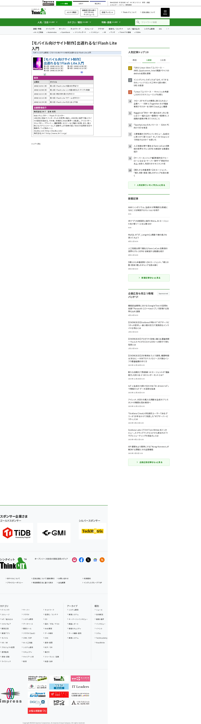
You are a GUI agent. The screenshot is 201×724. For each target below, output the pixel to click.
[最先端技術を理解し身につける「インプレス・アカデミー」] (80, 703)
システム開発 (149, 28)
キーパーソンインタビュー (78, 619)
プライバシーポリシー (15, 582)
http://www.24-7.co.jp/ (56, 133)
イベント (99, 628)
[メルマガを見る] (74, 559)
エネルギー (114, 5)
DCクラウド (137, 2)
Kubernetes (52, 32)
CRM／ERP (27, 638)
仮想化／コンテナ (116, 28)
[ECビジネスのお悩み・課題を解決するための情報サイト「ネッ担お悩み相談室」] (37, 711)
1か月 (163, 60)
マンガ (113, 32)
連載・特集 (37, 28)
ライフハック (6, 661)
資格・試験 (5, 656)
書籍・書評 (100, 619)
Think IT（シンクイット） (44, 11)
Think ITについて (129, 12)
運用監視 (5, 652)
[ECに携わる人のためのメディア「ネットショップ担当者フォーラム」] (59, 695)
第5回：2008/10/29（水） (54, 70)
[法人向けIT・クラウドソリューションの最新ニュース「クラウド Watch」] (59, 687)
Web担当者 (114, 2)
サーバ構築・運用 (75, 633)
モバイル (5, 638)
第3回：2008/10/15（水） (54, 68)
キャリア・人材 (28, 656)
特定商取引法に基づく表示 (43, 582)
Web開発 (48, 628)
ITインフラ (50, 28)
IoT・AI (129, 2)
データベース (28, 624)
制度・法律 (48, 661)
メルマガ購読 (71, 12)
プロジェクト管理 (8, 647)
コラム (98, 633)
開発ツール (27, 628)
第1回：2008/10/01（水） (54, 66)
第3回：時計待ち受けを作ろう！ (62, 94)
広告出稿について (148, 12)
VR (105, 32)
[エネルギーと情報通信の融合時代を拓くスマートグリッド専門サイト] (37, 695)
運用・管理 (48, 642)
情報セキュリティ (75, 628)
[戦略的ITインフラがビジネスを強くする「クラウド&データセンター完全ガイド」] (37, 679)
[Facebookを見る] (81, 559)
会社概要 (61, 582)
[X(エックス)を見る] (88, 559)
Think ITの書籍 (125, 32)
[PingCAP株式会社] (16, 533)
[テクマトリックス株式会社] (92, 531)
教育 (25, 661)
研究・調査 (146, 2)
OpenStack (65, 32)
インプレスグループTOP (93, 582)
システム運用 (28, 647)
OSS (46, 638)
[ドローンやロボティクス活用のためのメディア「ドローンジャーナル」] (59, 703)
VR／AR (5, 642)
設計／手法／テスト (52, 624)
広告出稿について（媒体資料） (44, 578)
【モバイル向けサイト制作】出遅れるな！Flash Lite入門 (64, 61)
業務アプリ (6, 633)
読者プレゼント (107, 12)
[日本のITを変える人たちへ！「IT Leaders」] (80, 687)
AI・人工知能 (38, 32)
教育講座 (129, 5)
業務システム (73, 614)
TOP (35, 52)
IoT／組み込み (133, 28)
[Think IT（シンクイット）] (13, 566)
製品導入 (98, 3)
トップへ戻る (36, 144)
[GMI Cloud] (53, 533)
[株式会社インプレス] (11, 695)
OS (160, 28)
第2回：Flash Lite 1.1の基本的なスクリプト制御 (70, 90)
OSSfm (138, 32)
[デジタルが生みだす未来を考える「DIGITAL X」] (37, 703)
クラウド (101, 28)
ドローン (122, 5)
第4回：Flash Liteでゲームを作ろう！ (65, 98)
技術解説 (99, 614)
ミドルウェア (6, 624)
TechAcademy (101, 638)
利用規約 (87, 578)
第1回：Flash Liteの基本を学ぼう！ (64, 86)
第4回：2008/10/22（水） (77, 68)
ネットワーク (75, 28)
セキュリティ (27, 652)
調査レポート (73, 624)
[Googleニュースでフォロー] (95, 559)
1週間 (149, 60)
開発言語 (5, 628)
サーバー (62, 28)
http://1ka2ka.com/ (54, 130)
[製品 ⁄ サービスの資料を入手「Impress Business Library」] (80, 695)
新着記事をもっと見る (150, 277)
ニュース (99, 610)
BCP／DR (48, 647)
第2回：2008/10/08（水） (77, 66)
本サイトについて (13, 578)
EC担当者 (122, 2)
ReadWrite (100, 642)
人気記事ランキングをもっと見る (151, 185)
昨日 (135, 60)
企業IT (81, 3)
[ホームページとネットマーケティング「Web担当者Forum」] (80, 679)
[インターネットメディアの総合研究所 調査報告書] (37, 687)
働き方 (47, 652)
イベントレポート (80, 32)
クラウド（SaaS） (29, 633)
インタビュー (95, 32)
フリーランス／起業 (52, 656)
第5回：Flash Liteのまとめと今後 (64, 102)
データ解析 (49, 633)
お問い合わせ (63, 578)
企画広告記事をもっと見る (151, 462)
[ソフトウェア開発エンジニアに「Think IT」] (59, 679)
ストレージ (89, 28)
